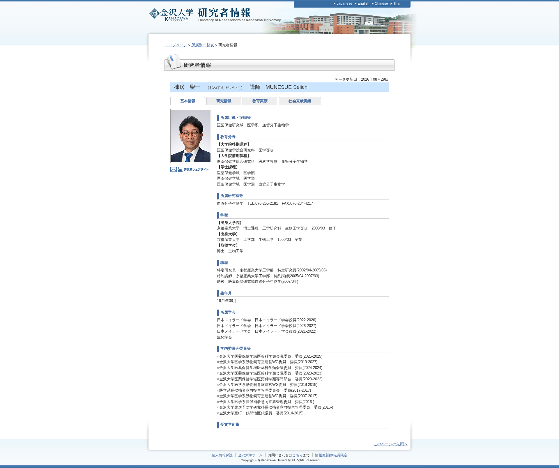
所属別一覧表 (202, 45)
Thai (396, 3)
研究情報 (223, 101)
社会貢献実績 (300, 101)
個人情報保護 (222, 455)
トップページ (175, 45)
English (363, 3)
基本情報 (187, 101)
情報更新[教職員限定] (331, 455)
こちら (297, 455)
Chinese (381, 3)
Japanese (344, 3)
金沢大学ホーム (250, 455)
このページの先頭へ (391, 444)
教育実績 (260, 101)
